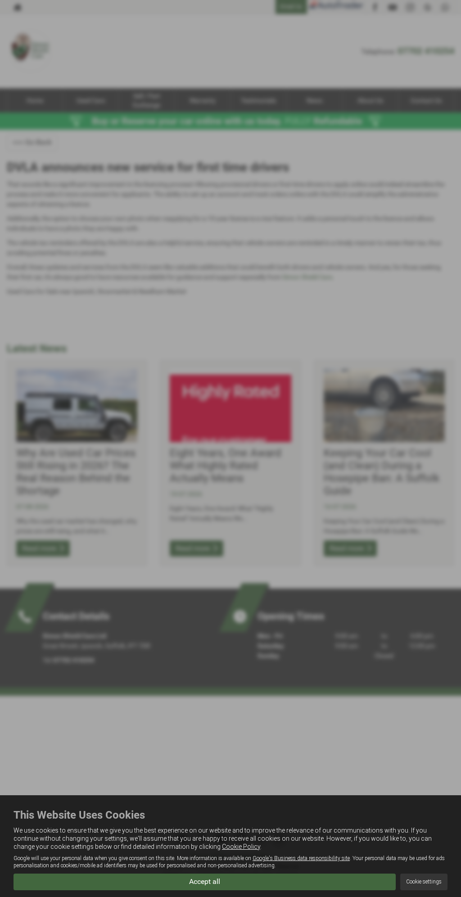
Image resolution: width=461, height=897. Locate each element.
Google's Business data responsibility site (301, 858)
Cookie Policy (241, 846)
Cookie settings (424, 882)
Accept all (204, 881)
